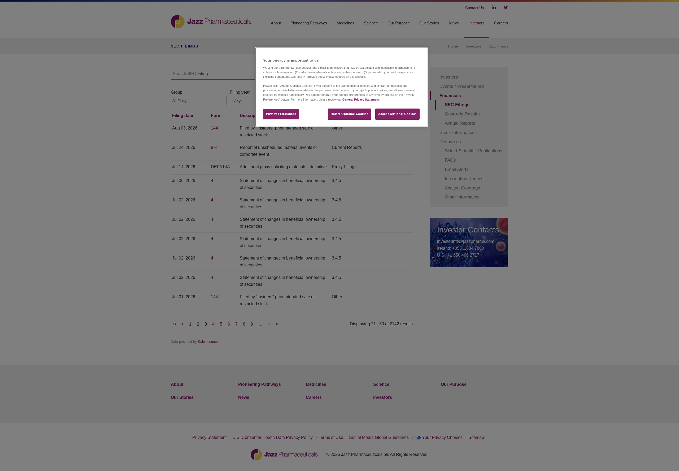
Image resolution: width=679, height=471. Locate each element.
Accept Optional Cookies (397, 113)
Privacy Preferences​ (281, 113)
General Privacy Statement (360, 99)
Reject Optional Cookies (349, 113)
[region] (341, 87)
